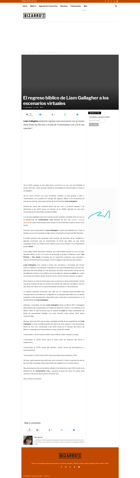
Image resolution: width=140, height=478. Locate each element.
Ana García (28, 107)
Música (33, 6)
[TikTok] (111, 1)
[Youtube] (117, 1)
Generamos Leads (36, 476)
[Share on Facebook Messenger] (78, 114)
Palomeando (75, 6)
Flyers (33, 52)
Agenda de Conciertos (48, 6)
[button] (116, 6)
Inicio (25, 6)
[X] (114, 1)
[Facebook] (105, 1)
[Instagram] (108, 1)
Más (85, 6)
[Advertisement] (84, 15)
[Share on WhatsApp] (66, 114)
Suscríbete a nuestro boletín (99, 117)
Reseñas (64, 6)
